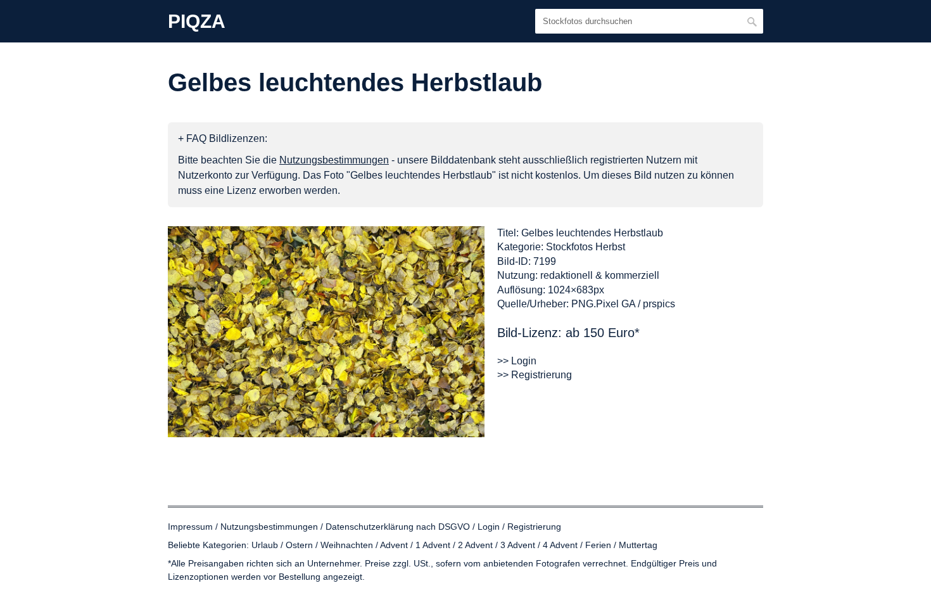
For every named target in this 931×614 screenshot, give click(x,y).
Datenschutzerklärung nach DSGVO (398, 526)
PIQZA (196, 21)
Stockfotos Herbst (585, 246)
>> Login (516, 360)
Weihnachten (346, 545)
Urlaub (264, 545)
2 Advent (475, 545)
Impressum (190, 526)
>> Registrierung (534, 374)
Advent (394, 545)
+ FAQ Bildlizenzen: (222, 138)
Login (489, 526)
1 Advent (432, 545)
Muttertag (638, 545)
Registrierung (534, 526)
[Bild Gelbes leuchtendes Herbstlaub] (326, 331)
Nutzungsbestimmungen (269, 526)
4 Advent (560, 545)
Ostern (299, 545)
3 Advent (517, 545)
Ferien (598, 545)
